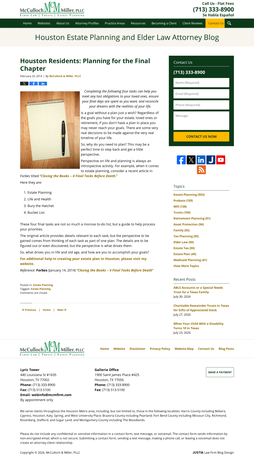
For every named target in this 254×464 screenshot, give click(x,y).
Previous (29, 309)
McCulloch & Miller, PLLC (63, 452)
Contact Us (216, 23)
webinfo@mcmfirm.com (52, 395)
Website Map (184, 349)
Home (27, 23)
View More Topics (186, 266)
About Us (62, 23)
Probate (183, 200)
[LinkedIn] (201, 159)
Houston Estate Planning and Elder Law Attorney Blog (52, 9)
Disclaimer (137, 349)
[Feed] (201, 169)
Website (119, 349)
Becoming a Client (164, 23)
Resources (138, 23)
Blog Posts (226, 349)
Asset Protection (188, 224)
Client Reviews (192, 23)
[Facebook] (181, 159)
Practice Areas (115, 23)
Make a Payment (220, 372)
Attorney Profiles (87, 23)
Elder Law (183, 242)
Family (181, 230)
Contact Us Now (201, 136)
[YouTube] (220, 159)
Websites (44, 23)
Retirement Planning (191, 218)
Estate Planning (43, 285)
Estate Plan (184, 254)
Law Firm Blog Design (213, 452)
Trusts (181, 212)
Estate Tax (184, 248)
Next (61, 309)
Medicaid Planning (190, 260)
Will (180, 206)
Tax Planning (186, 236)
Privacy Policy (160, 349)
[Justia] (210, 159)
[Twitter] (191, 159)
